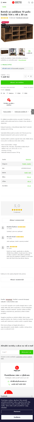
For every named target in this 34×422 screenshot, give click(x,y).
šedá (29, 172)
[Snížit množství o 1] (25, 76)
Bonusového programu (18, 68)
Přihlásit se (26, 352)
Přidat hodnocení (17, 220)
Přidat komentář (17, 280)
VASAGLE (7, 90)
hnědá (26, 172)
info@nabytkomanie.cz (18, 381)
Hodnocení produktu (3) (21, 112)
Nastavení (17, 411)
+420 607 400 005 (18, 384)
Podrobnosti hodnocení (22, 18)
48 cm (29, 181)
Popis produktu (7, 112)
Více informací (22, 60)
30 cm (29, 186)
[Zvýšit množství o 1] (30, 76)
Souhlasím (17, 417)
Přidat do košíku (17, 82)
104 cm (29, 177)
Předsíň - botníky (26, 164)
